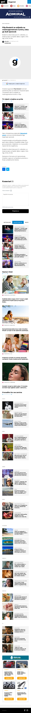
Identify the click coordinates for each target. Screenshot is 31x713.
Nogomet (12, 2)
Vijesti (14, 5)
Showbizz (22, 5)
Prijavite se (15, 211)
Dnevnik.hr (6, 5)
